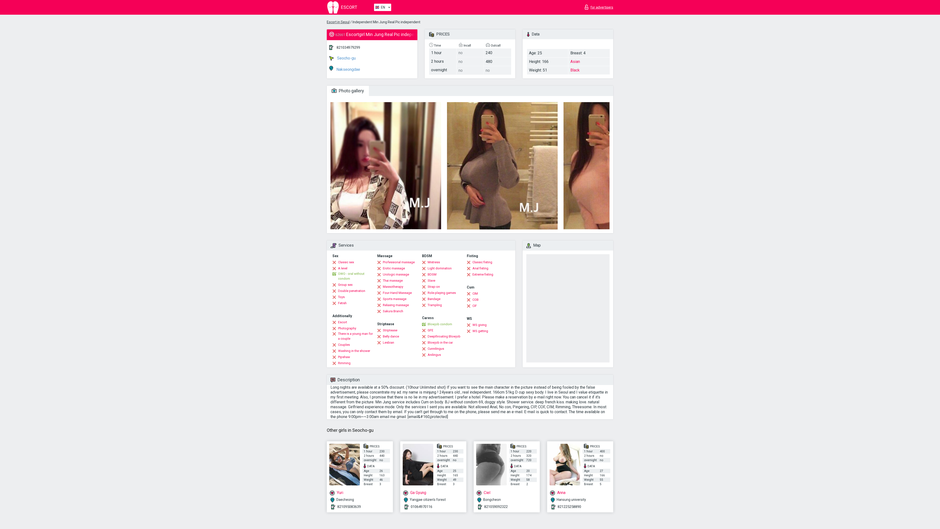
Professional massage (399, 262)
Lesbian (388, 342)
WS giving (479, 325)
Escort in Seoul (338, 22)
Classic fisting (482, 262)
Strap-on (434, 287)
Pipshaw (344, 357)
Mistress (434, 262)
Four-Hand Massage (397, 293)
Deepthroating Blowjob (444, 336)
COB (475, 299)
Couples (344, 345)
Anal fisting (480, 268)
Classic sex (346, 262)
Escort (342, 322)
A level (342, 268)
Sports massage (394, 299)
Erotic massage (394, 268)
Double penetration (351, 291)
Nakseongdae (347, 69)
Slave (431, 280)
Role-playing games (442, 293)
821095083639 (349, 507)
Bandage (434, 299)
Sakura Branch (393, 311)
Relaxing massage (396, 305)
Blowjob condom (440, 324)
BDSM (432, 274)
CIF (474, 306)
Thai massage (393, 280)
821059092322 (496, 507)
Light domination (440, 268)
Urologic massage (396, 274)
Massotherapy (393, 287)
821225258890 (569, 507)
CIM (475, 293)
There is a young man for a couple (355, 336)
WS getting (480, 331)
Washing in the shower (354, 351)
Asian (575, 61)
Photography (347, 328)
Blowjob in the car (440, 342)
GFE (430, 330)
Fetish (342, 303)
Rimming (344, 363)
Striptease (390, 330)
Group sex (345, 285)
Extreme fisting (482, 274)
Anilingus (434, 355)
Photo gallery (351, 90)
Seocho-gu (346, 58)
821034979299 (348, 47)
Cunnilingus (436, 348)
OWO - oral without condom (351, 276)
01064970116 (421, 507)
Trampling (435, 305)
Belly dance (391, 336)
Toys (341, 297)
